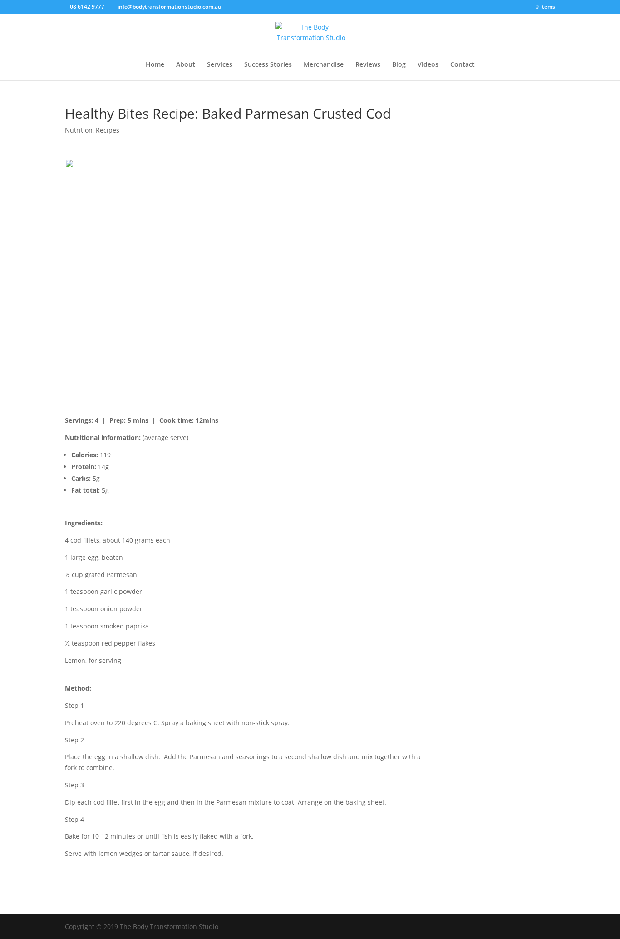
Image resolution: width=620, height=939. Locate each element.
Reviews (367, 65)
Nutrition (79, 130)
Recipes (107, 130)
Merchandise (324, 65)
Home (155, 65)
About (185, 65)
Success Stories (268, 65)
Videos (428, 65)
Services (219, 65)
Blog (399, 65)
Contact (462, 65)
